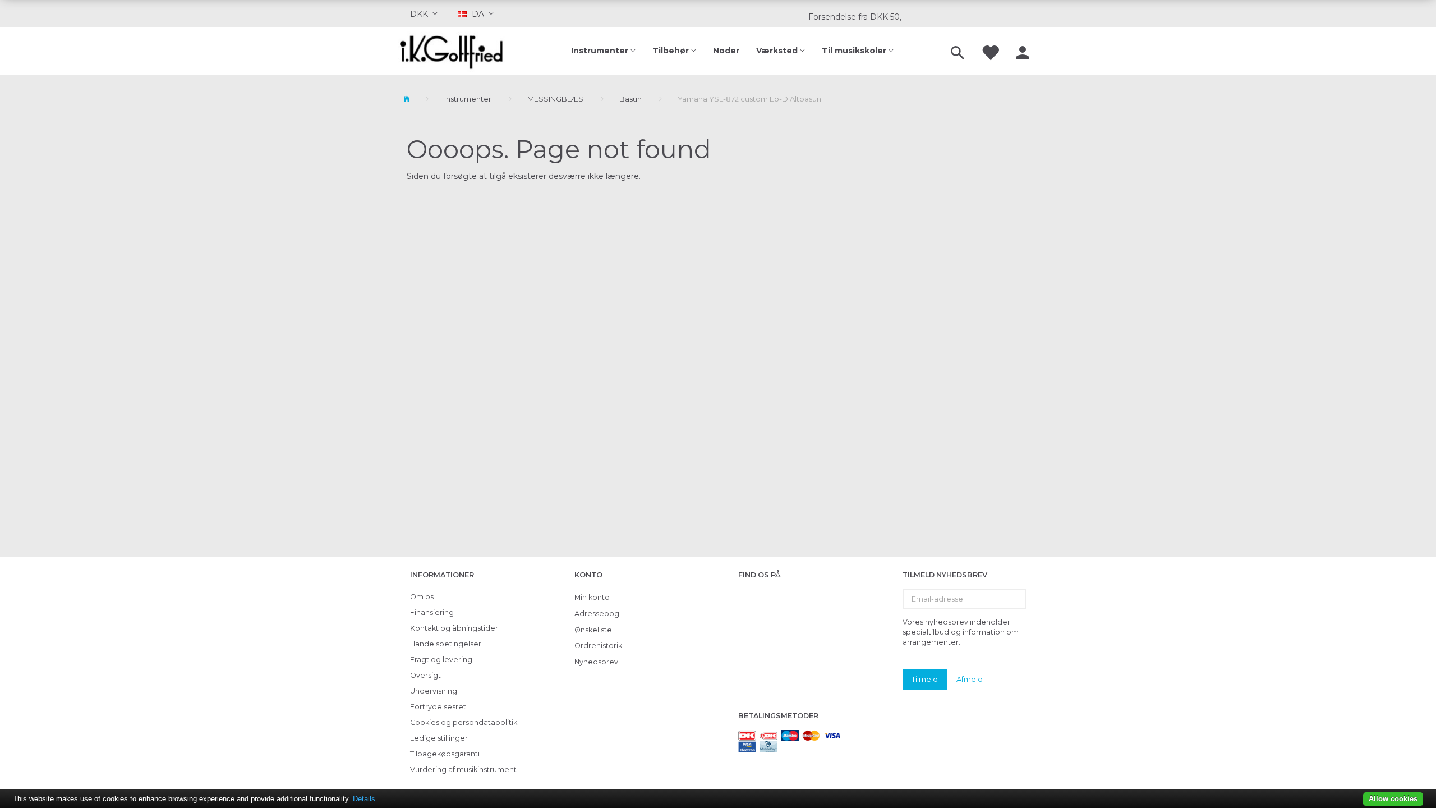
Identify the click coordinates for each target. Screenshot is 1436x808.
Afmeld (969, 678)
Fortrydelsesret (438, 707)
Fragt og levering (441, 659)
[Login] (1022, 51)
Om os (422, 597)
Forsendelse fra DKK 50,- (856, 17)
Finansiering (432, 612)
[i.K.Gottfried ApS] (455, 51)
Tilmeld (925, 678)
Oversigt (425, 675)
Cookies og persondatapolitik (463, 722)
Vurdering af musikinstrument (463, 769)
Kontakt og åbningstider (454, 628)
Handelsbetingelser (445, 644)
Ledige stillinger (439, 738)
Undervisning (433, 691)
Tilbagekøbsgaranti (445, 754)
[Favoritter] (990, 51)
